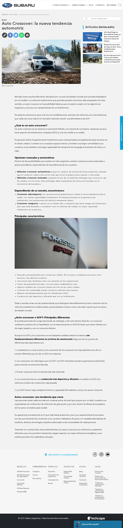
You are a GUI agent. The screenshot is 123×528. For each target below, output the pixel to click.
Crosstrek (20, 480)
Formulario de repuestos (53, 475)
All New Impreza (23, 488)
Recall (50, 483)
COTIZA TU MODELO (60, 5)
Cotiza (35, 475)
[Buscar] (86, 19)
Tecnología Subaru (68, 477)
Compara (36, 471)
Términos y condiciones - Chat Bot (100, 484)
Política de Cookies (99, 472)
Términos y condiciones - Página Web (100, 491)
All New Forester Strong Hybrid (23, 475)
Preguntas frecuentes (83, 484)
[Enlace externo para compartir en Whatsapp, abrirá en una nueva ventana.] (21, 35)
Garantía (51, 471)
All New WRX (22, 492)
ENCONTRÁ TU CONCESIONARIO (63, 455)
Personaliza (37, 478)
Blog (91, 5)
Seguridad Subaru (68, 472)
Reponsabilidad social (70, 482)
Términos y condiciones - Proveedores (100, 497)
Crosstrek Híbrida (20, 484)
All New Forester (23, 471)
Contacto (100, 5)
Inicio (10, 14)
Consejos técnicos (82, 475)
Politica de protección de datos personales (101, 478)
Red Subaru (111, 5)
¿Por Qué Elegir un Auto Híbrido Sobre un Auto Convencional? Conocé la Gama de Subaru (112, 37)
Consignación (53, 480)
